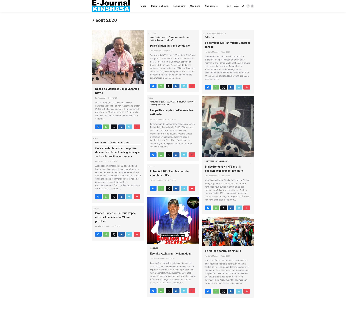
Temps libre (221, 33)
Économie (152, 33)
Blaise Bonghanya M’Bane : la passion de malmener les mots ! (224, 166)
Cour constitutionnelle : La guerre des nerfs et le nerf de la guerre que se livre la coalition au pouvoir (117, 149)
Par (100, 98)
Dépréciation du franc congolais (170, 41)
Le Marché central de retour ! (223, 250)
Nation (150, 98)
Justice (96, 209)
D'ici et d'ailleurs (209, 33)
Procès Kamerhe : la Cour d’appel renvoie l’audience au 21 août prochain (115, 217)
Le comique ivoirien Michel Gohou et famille (227, 42)
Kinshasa (151, 167)
